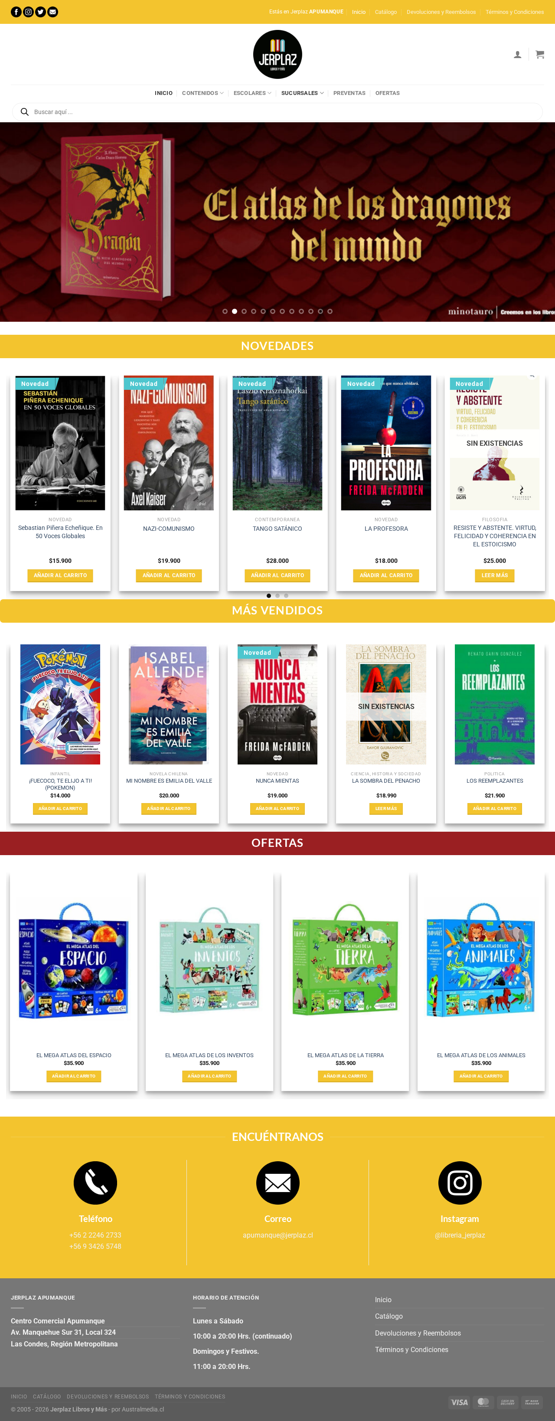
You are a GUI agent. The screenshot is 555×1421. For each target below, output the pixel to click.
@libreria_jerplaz (460, 1235)
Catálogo (386, 12)
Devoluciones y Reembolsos (441, 12)
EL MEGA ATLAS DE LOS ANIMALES (481, 1055)
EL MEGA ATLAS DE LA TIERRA (345, 1055)
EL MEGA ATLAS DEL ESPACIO (73, 1055)
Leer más (495, 575)
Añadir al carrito (60, 575)
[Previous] (22, 222)
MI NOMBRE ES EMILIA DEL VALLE (169, 780)
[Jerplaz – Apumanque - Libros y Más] (277, 54)
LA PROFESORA (386, 528)
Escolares (250, 93)
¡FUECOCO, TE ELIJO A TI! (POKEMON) (60, 784)
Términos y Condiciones (515, 12)
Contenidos (200, 93)
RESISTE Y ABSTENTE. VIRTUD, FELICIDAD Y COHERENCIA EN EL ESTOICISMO (495, 536)
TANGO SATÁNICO (277, 528)
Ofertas (387, 93)
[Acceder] (517, 54)
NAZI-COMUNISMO (169, 528)
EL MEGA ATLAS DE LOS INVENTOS (209, 1055)
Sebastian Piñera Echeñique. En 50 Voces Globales (60, 532)
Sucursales (299, 93)
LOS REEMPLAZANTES (495, 780)
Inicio (359, 12)
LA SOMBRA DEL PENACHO (386, 780)
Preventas (349, 93)
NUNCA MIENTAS (277, 780)
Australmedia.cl (143, 1409)
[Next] (533, 222)
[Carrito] (539, 54)
